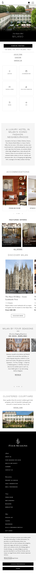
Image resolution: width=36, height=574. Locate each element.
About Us (8, 456)
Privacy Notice (7, 558)
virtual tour (18, 407)
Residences (8, 524)
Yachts (7, 520)
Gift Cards (8, 530)
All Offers (18, 249)
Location (18, 57)
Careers (8, 466)
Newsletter (9, 507)
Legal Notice (15, 558)
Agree (18, 568)
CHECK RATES (18, 46)
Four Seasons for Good (13, 460)
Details (18, 374)
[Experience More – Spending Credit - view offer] (11, 235)
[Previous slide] (14, 214)
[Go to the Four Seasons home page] (3, 2)
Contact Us (18, 60)
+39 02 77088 (18, 54)
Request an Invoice (11, 480)
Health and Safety (11, 463)
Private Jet (9, 517)
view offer (7, 244)
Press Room (9, 497)
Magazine (8, 503)
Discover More (18, 315)
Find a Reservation (11, 483)
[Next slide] (22, 214)
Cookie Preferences (18, 564)
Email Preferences (11, 486)
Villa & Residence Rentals (14, 527)
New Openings (9, 500)
